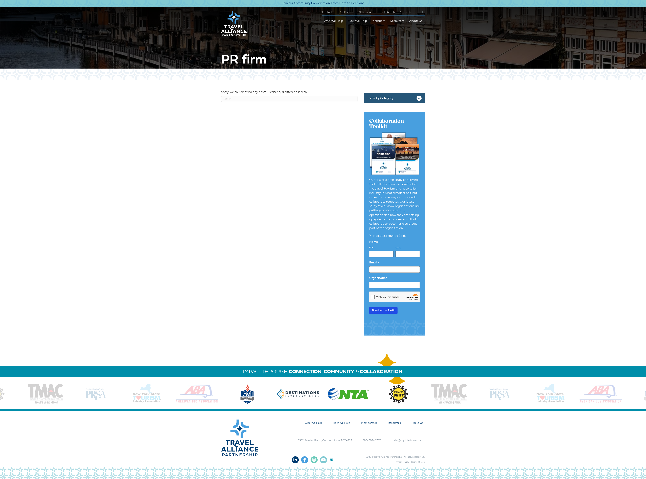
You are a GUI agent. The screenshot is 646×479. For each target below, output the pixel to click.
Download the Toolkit (383, 310)
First (371, 247)
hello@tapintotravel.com (407, 440)
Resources (397, 21)
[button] (419, 12)
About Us (415, 21)
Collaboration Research (396, 12)
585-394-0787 (372, 440)
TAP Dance (345, 12)
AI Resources (366, 12)
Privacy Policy (401, 462)
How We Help (357, 21)
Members (378, 21)
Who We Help (333, 21)
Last (398, 247)
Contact (327, 12)
